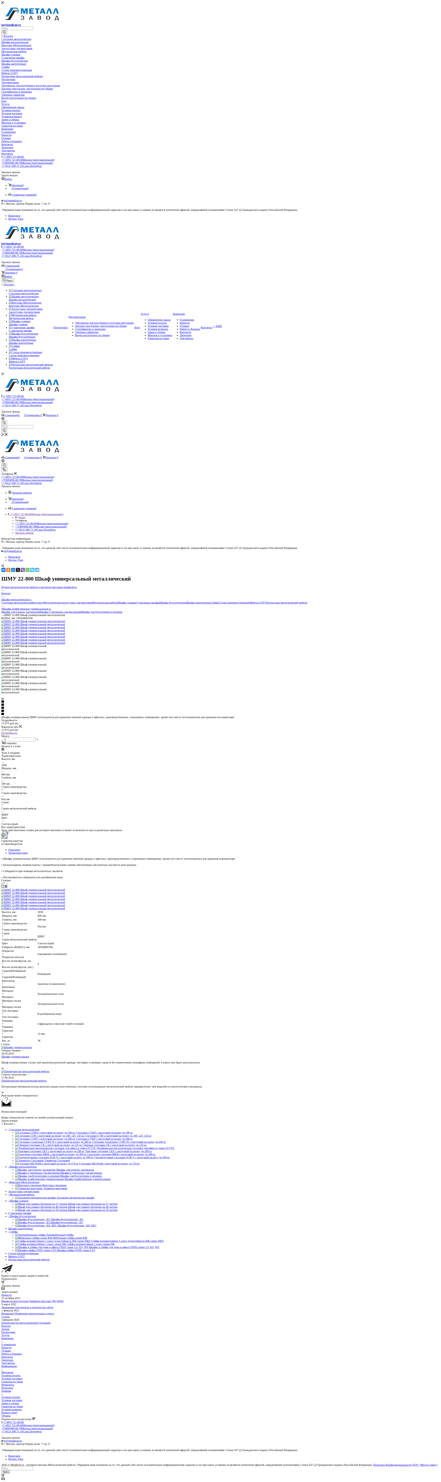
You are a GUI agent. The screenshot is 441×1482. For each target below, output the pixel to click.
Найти (6, 1472)
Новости (6, 1295)
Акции (5, 1329)
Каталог (6, 1325)
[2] (220, 704)
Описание (14, 849)
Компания (7, 1338)
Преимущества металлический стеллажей (25, 1322)
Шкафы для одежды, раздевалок (20, 611)
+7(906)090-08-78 (27, 162)
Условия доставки (11, 1378)
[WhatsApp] (27, 570)
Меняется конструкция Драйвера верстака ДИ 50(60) (32, 1301)
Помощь (6, 1390)
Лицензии (7, 1360)
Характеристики (18, 852)
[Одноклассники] (8, 570)
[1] (220, 701)
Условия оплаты (10, 1375)
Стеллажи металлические (16, 602)
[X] (18, 570)
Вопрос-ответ (9, 1412)
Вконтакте (14, 215)
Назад (22, 517)
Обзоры (6, 1415)
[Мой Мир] (13, 570)
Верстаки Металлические (46, 602)
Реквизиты (7, 1384)
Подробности (9, 733)
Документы (8, 1363)
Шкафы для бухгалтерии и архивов (101, 611)
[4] (220, 711)
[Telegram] (37, 570)
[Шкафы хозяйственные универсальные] (33, 621)
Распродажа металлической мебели (286, 602)
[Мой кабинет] (2, 419)
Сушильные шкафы (147, 602)
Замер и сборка (10, 1403)
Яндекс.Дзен (15, 218)
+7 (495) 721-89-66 (13, 156)
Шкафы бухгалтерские (172, 602)
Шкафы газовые (126, 602)
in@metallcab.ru (11, 24)
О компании (8, 1344)
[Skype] (32, 570)
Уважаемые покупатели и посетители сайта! (27, 1307)
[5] (220, 714)
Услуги (5, 1335)
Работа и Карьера (11, 1353)
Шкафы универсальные (15, 1056)
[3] (220, 708)
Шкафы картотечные (198, 602)
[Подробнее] (2, 1068)
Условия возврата (11, 1409)
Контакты (7, 1356)
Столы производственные (234, 602)
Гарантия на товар (12, 1381)
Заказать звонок (24, 532)
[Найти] (4, 32)
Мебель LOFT (257, 602)
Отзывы (6, 1350)
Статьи (5, 1316)
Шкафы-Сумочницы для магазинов (60, 611)
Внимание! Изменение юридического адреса (27, 1313)
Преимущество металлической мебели (24, 1080)
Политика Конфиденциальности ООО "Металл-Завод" (405, 1464)
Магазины (7, 1372)
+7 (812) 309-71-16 (21, 166)
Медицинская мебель (104, 602)
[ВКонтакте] (3, 570)
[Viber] (23, 570)
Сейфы (215, 602)
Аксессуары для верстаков (76, 602)
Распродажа (8, 1332)
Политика (7, 1387)
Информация (9, 1366)
